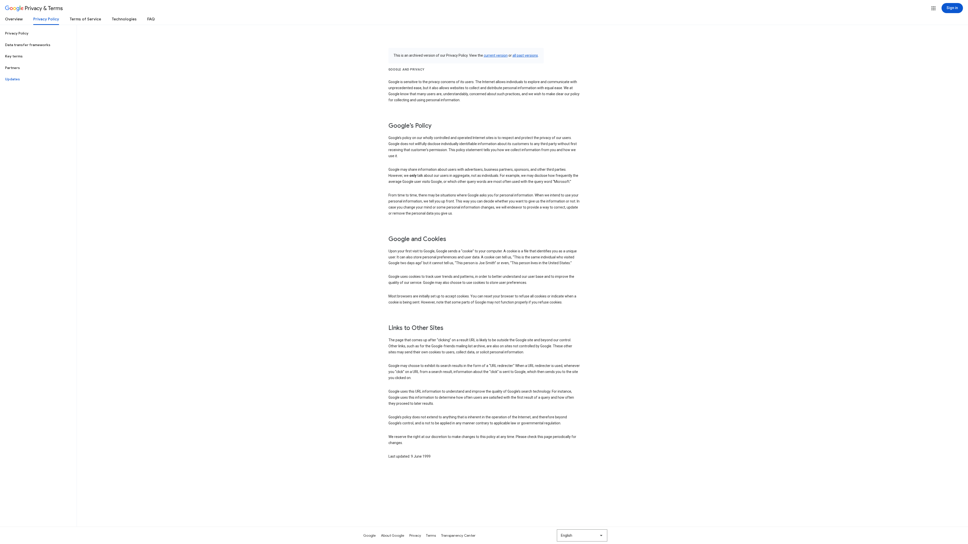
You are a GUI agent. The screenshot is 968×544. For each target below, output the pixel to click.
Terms (431, 535)
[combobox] (582, 535)
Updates (12, 79)
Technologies (124, 19)
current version (496, 55)
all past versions (525, 55)
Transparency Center (458, 535)
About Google (392, 535)
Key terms (14, 56)
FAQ (151, 19)
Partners (12, 67)
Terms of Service (85, 19)
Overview (14, 19)
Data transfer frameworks (27, 45)
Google (369, 535)
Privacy (415, 535)
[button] (933, 8)
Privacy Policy (46, 19)
